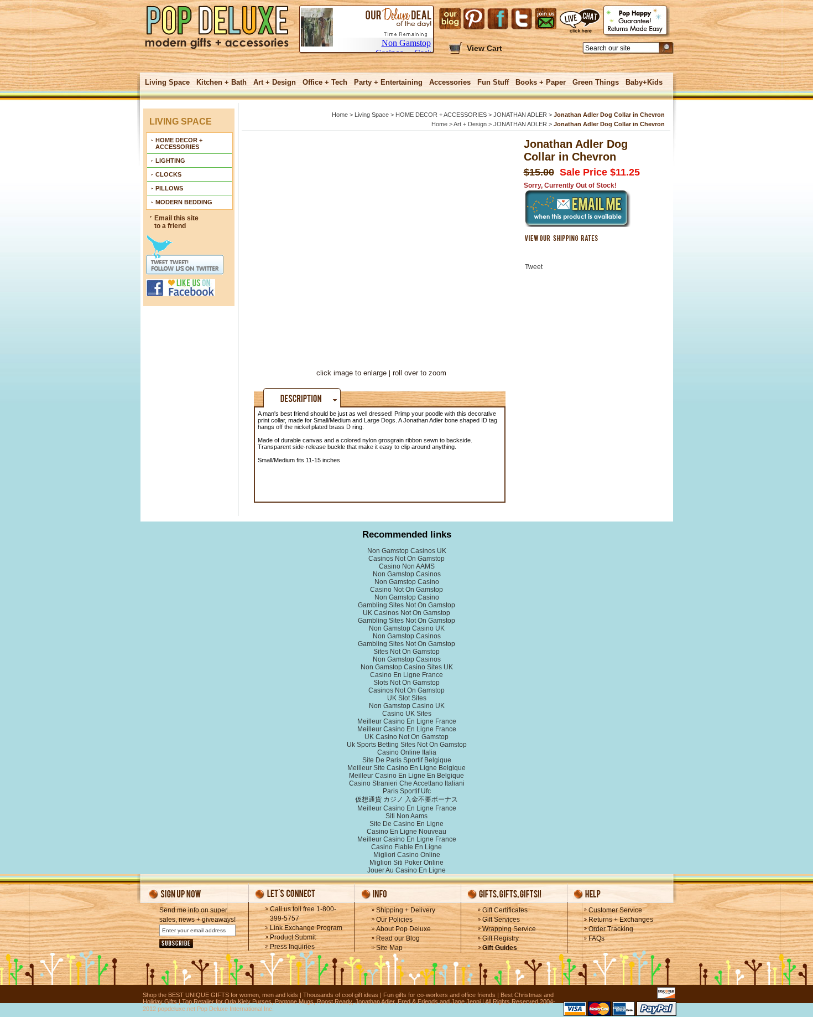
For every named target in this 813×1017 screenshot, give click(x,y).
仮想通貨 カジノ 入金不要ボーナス (406, 799)
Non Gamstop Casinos (407, 574)
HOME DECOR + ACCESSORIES (178, 143)
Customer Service (615, 910)
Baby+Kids (644, 82)
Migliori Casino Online (406, 855)
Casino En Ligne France (406, 675)
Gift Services (501, 919)
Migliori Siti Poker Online (406, 862)
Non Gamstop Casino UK (407, 628)
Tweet (534, 267)
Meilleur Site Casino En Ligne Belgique (406, 768)
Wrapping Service (509, 929)
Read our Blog (398, 938)
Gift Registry (500, 938)
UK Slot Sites (406, 698)
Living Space (167, 82)
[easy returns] (636, 21)
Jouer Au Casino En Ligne (406, 870)
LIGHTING (170, 160)
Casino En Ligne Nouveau (406, 831)
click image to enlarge (351, 373)
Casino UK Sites (406, 713)
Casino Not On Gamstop (406, 589)
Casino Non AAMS (407, 566)
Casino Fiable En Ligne (406, 847)
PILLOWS (169, 188)
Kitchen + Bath (221, 82)
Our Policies (394, 919)
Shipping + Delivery (405, 910)
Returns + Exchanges (620, 919)
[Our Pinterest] (473, 19)
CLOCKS (168, 174)
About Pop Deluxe (403, 929)
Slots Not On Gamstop (406, 682)
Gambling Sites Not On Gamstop (406, 605)
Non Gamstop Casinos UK (406, 551)
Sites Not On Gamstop (406, 651)
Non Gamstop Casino (406, 582)
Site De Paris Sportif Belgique (406, 760)
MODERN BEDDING (183, 202)
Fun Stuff (493, 82)
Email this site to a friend (176, 222)
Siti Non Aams (406, 816)
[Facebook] (497, 19)
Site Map (389, 948)
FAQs (596, 938)
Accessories (450, 82)
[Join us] (545, 19)
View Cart (484, 48)
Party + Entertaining (388, 82)
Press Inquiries (292, 947)
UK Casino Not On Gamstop (406, 737)
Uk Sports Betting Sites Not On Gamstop (407, 744)
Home (340, 114)
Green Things (595, 82)
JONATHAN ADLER (520, 114)
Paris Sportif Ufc (407, 791)
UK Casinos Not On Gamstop (406, 613)
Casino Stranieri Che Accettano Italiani (407, 783)
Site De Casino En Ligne (406, 824)
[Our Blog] (450, 19)
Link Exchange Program (306, 928)
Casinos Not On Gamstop (406, 558)
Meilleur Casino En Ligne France (406, 721)
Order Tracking (610, 929)
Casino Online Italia (406, 752)
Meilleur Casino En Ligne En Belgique (406, 775)
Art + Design (274, 82)
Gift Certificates (505, 910)
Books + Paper (540, 82)
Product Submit (293, 937)
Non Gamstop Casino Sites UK (407, 667)
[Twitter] (521, 19)
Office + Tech (325, 82)
